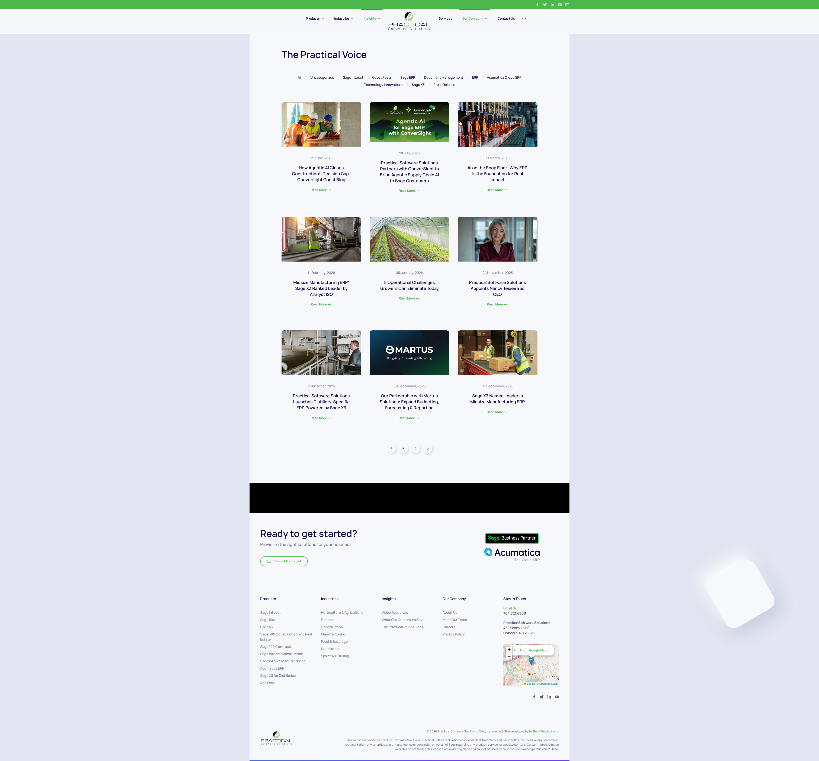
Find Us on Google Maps (530, 650)
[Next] (427, 448)
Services (445, 18)
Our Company (472, 18)
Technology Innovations (383, 84)
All (300, 77)
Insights (370, 18)
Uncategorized (322, 77)
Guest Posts (382, 77)
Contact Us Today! (287, 561)
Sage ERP (407, 77)
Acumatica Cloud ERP (504, 77)
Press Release (444, 84)
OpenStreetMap (548, 683)
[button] (531, 661)
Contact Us (506, 18)
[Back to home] (409, 21)
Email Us (510, 608)
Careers (449, 627)
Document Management (443, 77)
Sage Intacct (353, 77)
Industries (342, 18)
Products (313, 18)
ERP (475, 77)
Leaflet (530, 683)
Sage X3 (418, 84)
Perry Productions (545, 731)
